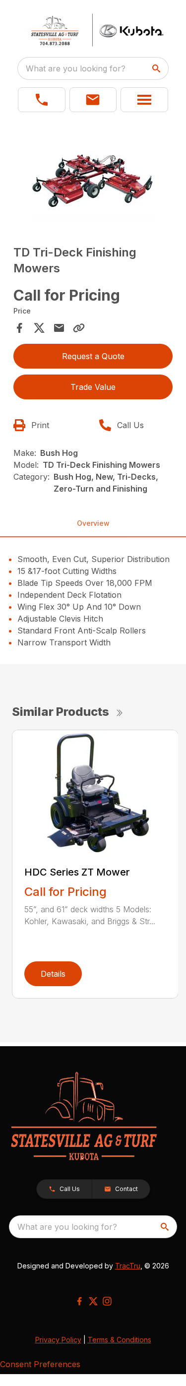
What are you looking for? (75, 68)
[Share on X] (39, 328)
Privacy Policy (58, 1339)
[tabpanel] (93, 177)
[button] (41, 99)
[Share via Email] (59, 328)
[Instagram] (107, 1301)
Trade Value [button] (93, 387)
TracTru (127, 1265)
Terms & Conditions (119, 1339)
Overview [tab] (93, 523)
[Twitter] (93, 1301)
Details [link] (53, 974)
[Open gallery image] (93, 176)
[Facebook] (79, 1301)
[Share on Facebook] (19, 328)
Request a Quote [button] (93, 356)
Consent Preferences (40, 1364)
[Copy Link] (79, 328)
